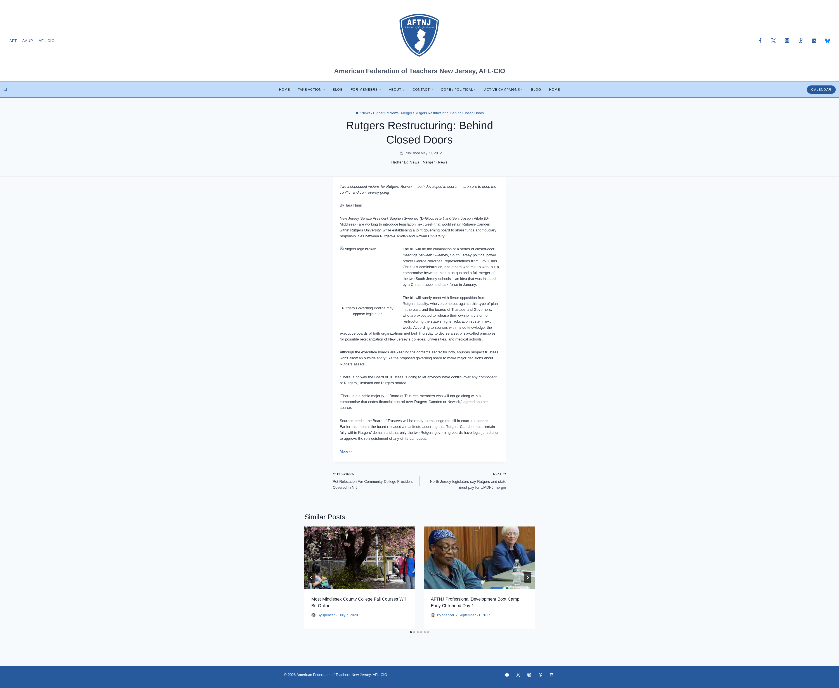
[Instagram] (787, 40)
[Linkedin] (814, 40)
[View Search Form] (5, 89)
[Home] (357, 113)
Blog (338, 89)
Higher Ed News (405, 162)
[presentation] (359, 557)
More (344, 451)
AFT (13, 41)
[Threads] (800, 40)
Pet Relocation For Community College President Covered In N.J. (373, 481)
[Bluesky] (827, 40)
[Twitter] (773, 40)
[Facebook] (760, 40)
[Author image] (313, 615)
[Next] (527, 577)
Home (284, 89)
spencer (328, 615)
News (443, 162)
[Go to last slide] (311, 577)
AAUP (27, 41)
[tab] (411, 632)
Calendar (821, 89)
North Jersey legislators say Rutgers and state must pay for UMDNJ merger (468, 481)
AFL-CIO (47, 41)
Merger (429, 162)
